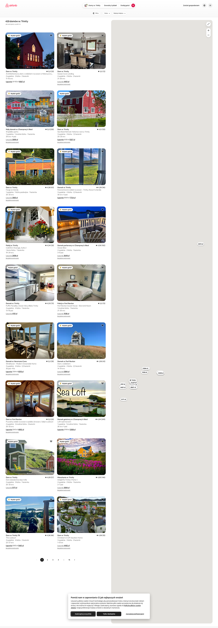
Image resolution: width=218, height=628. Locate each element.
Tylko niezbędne (109, 614)
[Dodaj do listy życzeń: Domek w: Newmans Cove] (51, 325)
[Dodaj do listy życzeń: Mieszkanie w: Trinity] (102, 441)
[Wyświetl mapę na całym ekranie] (208, 24)
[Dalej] (74, 560)
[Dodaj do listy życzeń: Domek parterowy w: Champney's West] (102, 209)
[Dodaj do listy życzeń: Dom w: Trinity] (51, 35)
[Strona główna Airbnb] (11, 5)
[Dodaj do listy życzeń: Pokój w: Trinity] (51, 209)
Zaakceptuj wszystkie (83, 614)
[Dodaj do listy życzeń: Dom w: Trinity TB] (51, 499)
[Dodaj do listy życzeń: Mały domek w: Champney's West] (51, 93)
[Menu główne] (210, 5)
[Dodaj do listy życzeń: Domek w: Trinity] (102, 151)
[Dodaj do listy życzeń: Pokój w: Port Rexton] (102, 267)
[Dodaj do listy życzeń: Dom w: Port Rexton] (51, 383)
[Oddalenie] (208, 35)
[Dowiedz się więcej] (20, 24)
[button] (9, 82)
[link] (36, 560)
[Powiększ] (208, 30)
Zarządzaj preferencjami (135, 614)
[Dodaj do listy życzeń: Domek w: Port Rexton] (102, 325)
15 (69, 560)
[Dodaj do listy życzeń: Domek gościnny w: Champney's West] (102, 383)
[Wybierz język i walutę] (204, 5)
